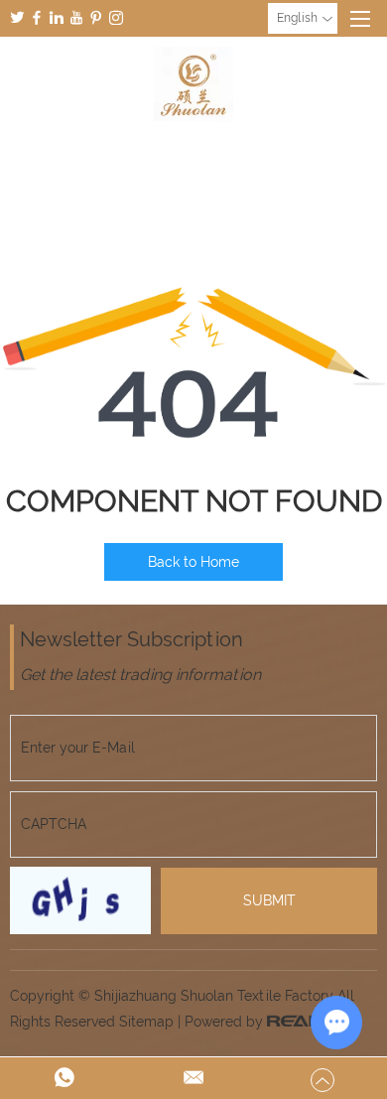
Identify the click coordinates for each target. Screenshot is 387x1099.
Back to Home (193, 562)
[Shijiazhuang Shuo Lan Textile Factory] (193, 84)
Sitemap (146, 1022)
